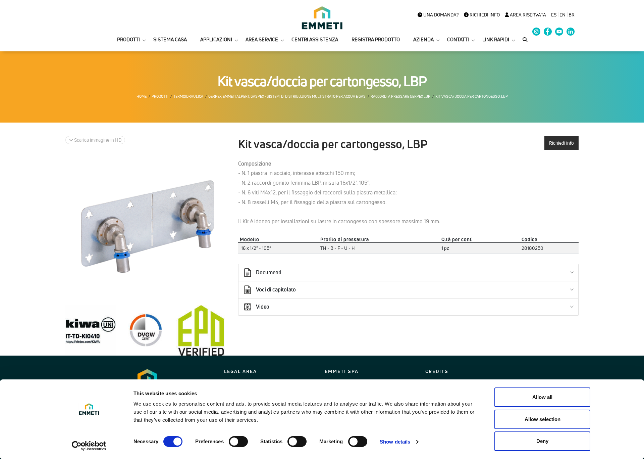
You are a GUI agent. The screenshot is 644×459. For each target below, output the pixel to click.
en (562, 15)
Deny (542, 441)
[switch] (238, 441)
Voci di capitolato (276, 289)
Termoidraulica (188, 96)
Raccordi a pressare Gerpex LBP (400, 96)
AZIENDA (423, 39)
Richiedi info (484, 15)
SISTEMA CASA (170, 39)
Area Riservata (527, 15)
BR (572, 15)
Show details (395, 442)
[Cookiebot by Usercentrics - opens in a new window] (89, 446)
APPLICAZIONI (216, 39)
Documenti (268, 272)
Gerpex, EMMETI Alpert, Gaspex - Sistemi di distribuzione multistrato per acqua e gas (287, 96)
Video (262, 306)
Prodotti (160, 96)
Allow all (542, 397)
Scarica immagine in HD (97, 140)
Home (142, 96)
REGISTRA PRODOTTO (376, 39)
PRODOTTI (128, 39)
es (553, 15)
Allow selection (542, 419)
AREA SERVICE (262, 39)
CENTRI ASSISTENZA (314, 39)
